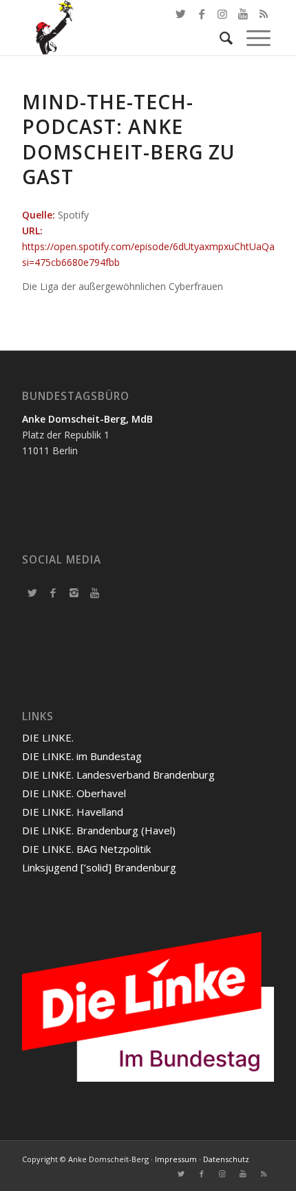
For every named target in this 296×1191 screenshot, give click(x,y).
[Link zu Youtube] (243, 1174)
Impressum (176, 1159)
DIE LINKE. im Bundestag (82, 756)
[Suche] (219, 38)
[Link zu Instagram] (222, 1174)
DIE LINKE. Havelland (72, 812)
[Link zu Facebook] (201, 13)
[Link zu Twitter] (181, 13)
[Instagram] (73, 592)
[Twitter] (32, 592)
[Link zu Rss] (263, 1174)
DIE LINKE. (48, 737)
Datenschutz (226, 1159)
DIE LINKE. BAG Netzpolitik (86, 849)
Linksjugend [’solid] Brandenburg (99, 867)
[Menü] (252, 38)
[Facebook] (53, 592)
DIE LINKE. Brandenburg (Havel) (99, 830)
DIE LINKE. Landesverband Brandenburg (118, 774)
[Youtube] (94, 592)
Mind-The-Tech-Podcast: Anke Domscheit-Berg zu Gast (128, 139)
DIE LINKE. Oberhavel (74, 793)
